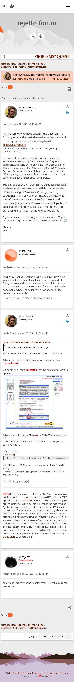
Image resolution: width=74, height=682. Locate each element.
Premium (36, 203)
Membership (50, 203)
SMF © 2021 (19, 673)
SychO (48, 675)
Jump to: (33, 636)
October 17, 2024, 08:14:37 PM (25, 267)
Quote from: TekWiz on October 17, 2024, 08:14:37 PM (26, 342)
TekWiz (26, 250)
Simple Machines (36, 673)
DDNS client (9, 536)
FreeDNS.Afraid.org (30, 360)
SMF (8, 673)
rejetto (26, 557)
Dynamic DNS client (28, 500)
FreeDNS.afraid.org (14, 144)
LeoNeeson (21, 78)
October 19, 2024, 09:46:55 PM (25, 333)
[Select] (12, 454)
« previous (58, 78)
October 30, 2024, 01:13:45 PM (25, 573)
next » (67, 78)
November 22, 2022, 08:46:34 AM (22, 124)
